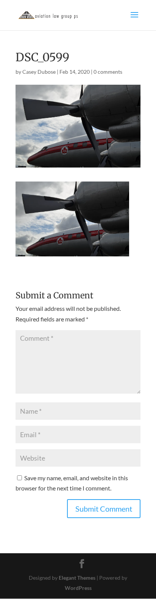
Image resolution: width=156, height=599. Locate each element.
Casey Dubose (39, 71)
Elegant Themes (77, 577)
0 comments (108, 71)
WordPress (78, 588)
